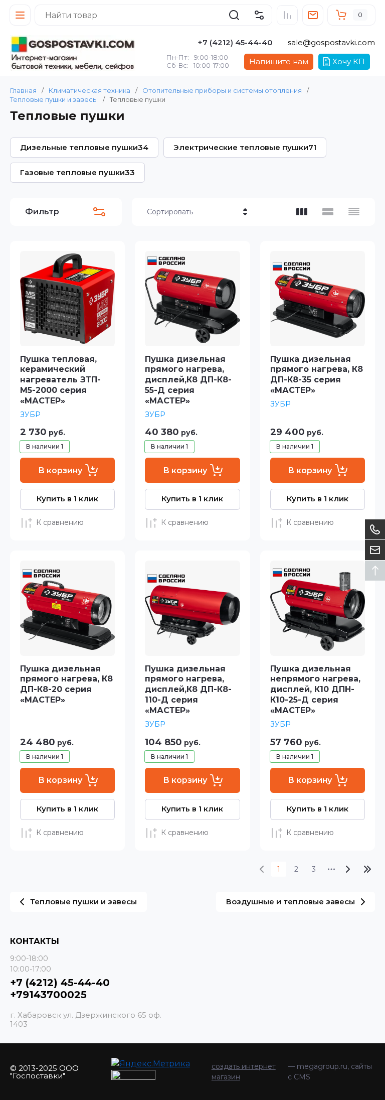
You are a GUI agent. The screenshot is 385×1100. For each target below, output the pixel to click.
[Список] (327, 211)
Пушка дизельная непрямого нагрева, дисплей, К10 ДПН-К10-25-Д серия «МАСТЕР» (315, 689)
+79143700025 (48, 995)
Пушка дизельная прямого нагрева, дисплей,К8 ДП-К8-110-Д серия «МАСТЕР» (188, 689)
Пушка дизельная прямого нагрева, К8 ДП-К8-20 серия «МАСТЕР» (66, 684)
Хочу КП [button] (348, 61)
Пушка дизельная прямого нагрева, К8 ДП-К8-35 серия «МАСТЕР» (316, 374)
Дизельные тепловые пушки (84, 147)
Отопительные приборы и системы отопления (222, 90)
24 (367, 869)
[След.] (347, 869)
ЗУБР (30, 414)
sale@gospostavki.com (331, 42)
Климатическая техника (89, 90)
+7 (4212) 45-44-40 (235, 42)
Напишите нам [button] (278, 61)
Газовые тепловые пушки (77, 172)
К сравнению (60, 522)
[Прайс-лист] (353, 211)
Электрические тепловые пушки (244, 147)
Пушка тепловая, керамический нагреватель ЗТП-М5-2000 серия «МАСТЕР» (60, 379)
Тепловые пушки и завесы (54, 99)
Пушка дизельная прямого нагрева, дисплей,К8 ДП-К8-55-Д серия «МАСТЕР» (188, 379)
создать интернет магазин (244, 1071)
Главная (23, 90)
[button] (20, 15)
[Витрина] (301, 211)
